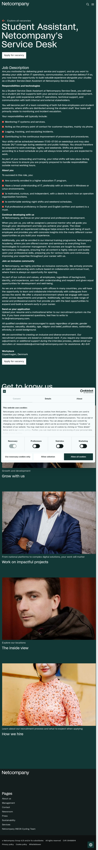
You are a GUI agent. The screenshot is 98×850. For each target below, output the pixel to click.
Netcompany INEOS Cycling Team (18, 829)
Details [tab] (48, 399)
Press (5, 816)
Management (8, 803)
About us (6, 799)
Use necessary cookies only (17, 457)
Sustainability (8, 820)
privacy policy (15, 433)
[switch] (36, 446)
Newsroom (7, 812)
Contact (6, 807)
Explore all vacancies (19, 21)
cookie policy (24, 430)
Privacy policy (8, 844)
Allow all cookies (78, 457)
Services (6, 825)
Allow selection (48, 457)
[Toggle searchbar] (87, 4)
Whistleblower (35, 844)
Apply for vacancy (14, 55)
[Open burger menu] (92, 4)
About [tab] (79, 399)
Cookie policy (21, 844)
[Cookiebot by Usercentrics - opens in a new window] (82, 391)
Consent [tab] (17, 399)
